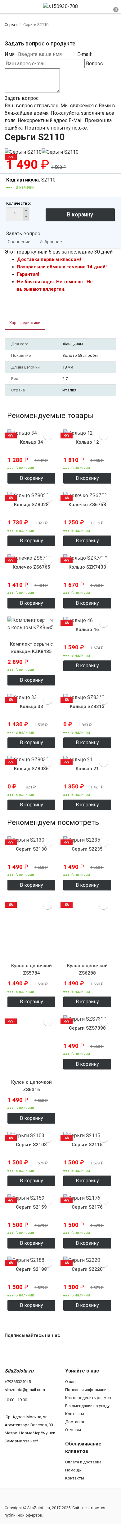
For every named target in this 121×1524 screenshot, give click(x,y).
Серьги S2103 (31, 1144)
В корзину (31, 478)
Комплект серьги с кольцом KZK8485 (31, 647)
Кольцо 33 (31, 706)
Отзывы (73, 1430)
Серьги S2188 (31, 1269)
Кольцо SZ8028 (31, 504)
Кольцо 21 (87, 768)
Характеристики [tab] (24, 322)
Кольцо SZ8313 (87, 706)
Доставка (74, 1421)
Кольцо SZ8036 (31, 768)
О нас (70, 1381)
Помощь (73, 1470)
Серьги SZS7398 (87, 1028)
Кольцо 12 (87, 442)
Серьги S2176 (87, 1207)
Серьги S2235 (87, 849)
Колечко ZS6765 (31, 567)
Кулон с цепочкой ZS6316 (31, 1085)
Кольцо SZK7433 (87, 567)
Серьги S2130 (31, 849)
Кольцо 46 (87, 629)
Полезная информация (87, 1389)
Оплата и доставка (83, 1462)
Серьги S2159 (31, 1207)
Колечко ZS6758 (87, 504)
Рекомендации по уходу (87, 1405)
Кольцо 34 (31, 442)
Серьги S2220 (87, 1269)
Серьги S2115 (87, 1144)
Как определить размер (88, 1397)
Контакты (74, 1413)
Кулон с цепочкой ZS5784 (31, 969)
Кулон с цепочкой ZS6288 (87, 969)
